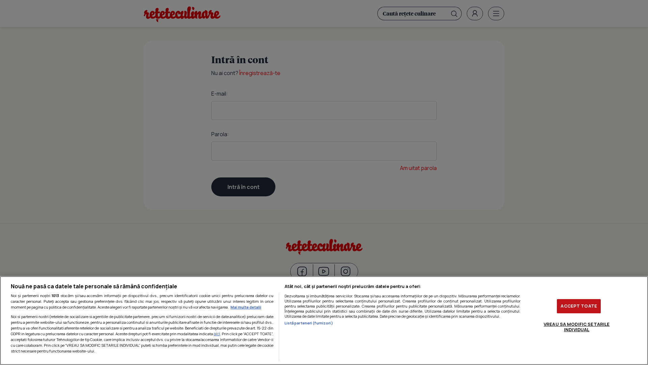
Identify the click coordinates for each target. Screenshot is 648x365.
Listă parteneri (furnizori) (309, 322)
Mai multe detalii (246, 307)
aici (217, 334)
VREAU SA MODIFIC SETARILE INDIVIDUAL (577, 327)
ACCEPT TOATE (579, 306)
